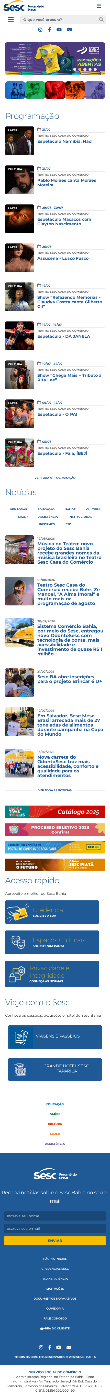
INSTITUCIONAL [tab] (80, 517)
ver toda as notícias (55, 790)
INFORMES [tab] (47, 524)
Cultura (55, 1124)
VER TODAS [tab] (18, 509)
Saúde (55, 1114)
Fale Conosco (55, 1318)
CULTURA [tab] (93, 509)
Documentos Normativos (55, 1298)
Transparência (55, 1278)
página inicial (55, 1259)
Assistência (55, 1144)
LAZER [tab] (23, 517)
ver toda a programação (55, 478)
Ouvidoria (55, 1308)
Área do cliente (56, 1328)
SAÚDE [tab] (70, 509)
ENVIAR (55, 1240)
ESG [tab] (68, 524)
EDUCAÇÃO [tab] (46, 509)
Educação (55, 1104)
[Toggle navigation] (99, 6)
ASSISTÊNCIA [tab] (48, 517)
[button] (74, 69)
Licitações (55, 1288)
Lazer (55, 1134)
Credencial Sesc (55, 1269)
